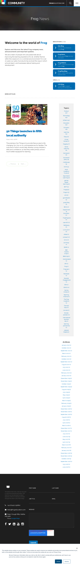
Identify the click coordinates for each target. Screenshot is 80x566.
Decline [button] (67, 561)
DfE (66, 263)
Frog (66, 266)
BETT (66, 187)
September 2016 (66, 461)
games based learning (66, 182)
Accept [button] (58, 561)
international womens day (66, 319)
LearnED (66, 222)
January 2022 (66, 345)
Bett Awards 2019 (66, 251)
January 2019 (66, 406)
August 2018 (66, 417)
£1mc (66, 240)
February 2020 (66, 373)
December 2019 (66, 378)
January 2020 (66, 375)
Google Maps (15, 518)
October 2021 (66, 348)
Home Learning (66, 148)
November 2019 (66, 381)
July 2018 (66, 420)
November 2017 (66, 431)
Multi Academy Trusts (66, 171)
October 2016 (66, 458)
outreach (66, 237)
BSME (66, 247)
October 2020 (66, 359)
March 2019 (66, 400)
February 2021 (66, 356)
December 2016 (66, 453)
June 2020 (66, 370)
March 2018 (66, 425)
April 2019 (66, 398)
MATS (66, 167)
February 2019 (66, 403)
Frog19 (66, 189)
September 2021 (66, 350)
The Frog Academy (66, 301)
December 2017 (66, 428)
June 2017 (66, 436)
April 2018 (66, 422)
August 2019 (66, 389)
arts (66, 195)
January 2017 (66, 450)
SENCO (66, 287)
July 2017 (66, 433)
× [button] (76, 548)
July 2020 (66, 367)
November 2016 (66, 456)
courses (66, 310)
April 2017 (66, 442)
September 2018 (66, 414)
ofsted (66, 234)
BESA (66, 207)
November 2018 (66, 411)
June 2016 (66, 467)
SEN (66, 284)
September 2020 (66, 362)
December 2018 (66, 409)
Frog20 (66, 192)
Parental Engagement (67, 280)
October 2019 (66, 384)
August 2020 (66, 364)
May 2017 (66, 439)
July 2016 (66, 464)
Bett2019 (66, 256)
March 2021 (66, 353)
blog (66, 136)
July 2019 (66, 392)
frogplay (66, 144)
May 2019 (66, 395)
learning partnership (66, 325)
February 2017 (66, 447)
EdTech (66, 120)
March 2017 (66, 445)
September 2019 (66, 386)
